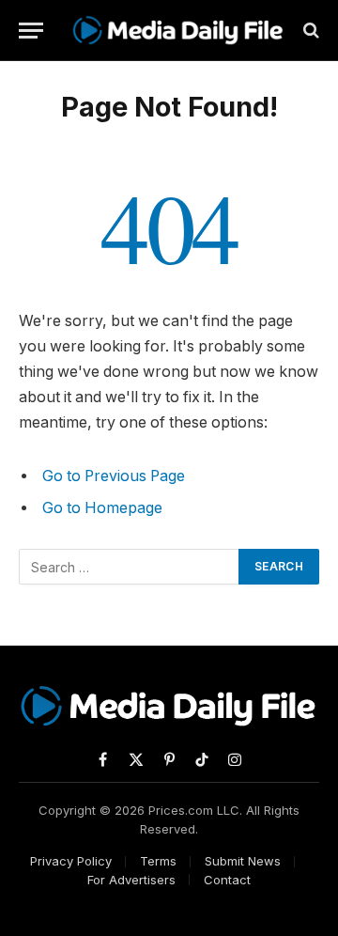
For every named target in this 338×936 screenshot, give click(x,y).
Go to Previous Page (113, 476)
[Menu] (31, 30)
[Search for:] (129, 567)
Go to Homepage (102, 508)
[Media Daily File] (178, 30)
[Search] (309, 30)
